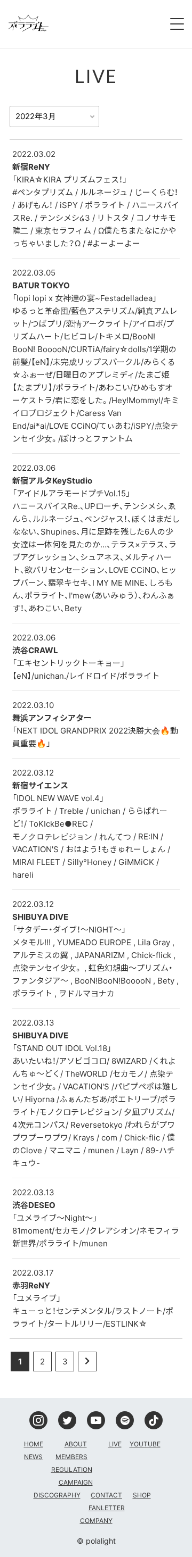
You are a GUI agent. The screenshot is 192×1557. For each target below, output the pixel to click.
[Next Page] (87, 1361)
